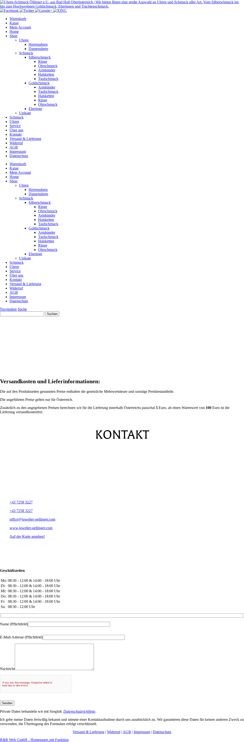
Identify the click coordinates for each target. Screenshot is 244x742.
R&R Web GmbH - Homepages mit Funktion (34, 740)
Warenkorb (18, 19)
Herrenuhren (38, 44)
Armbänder (46, 70)
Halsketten (46, 74)
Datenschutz (19, 156)
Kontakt (16, 134)
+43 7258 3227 (21, 502)
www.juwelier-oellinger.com (31, 528)
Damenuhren (38, 49)
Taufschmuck (48, 79)
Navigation (8, 309)
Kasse (14, 23)
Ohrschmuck (47, 66)
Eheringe (35, 109)
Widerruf (16, 143)
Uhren (24, 40)
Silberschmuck (40, 57)
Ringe (42, 62)
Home (14, 32)
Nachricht (7, 669)
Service (15, 126)
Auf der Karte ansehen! (27, 536)
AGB (14, 147)
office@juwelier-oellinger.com (32, 519)
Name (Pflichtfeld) (14, 624)
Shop (13, 36)
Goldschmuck (39, 83)
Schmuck (26, 53)
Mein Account (20, 27)
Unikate (25, 113)
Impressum (18, 151)
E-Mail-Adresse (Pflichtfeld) (21, 637)
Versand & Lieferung (25, 139)
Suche (22, 309)
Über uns (16, 130)
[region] (122, 344)
